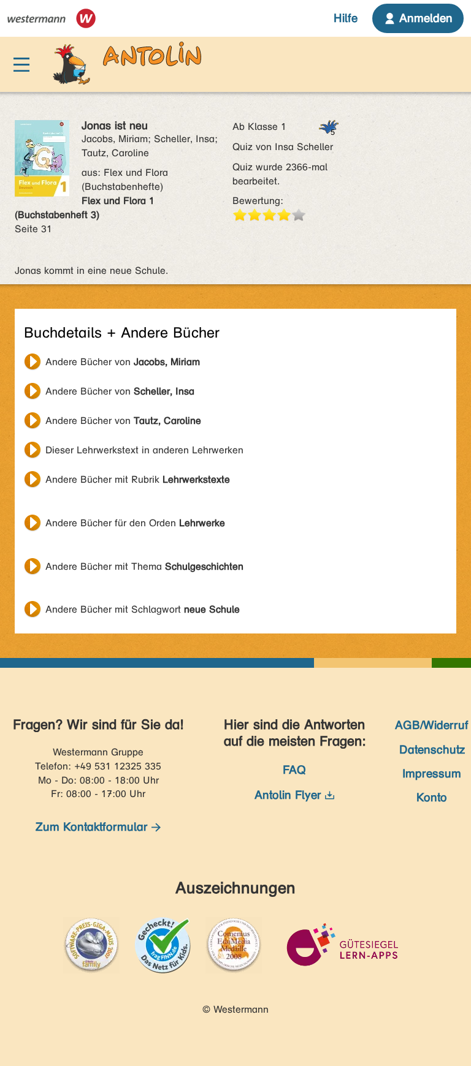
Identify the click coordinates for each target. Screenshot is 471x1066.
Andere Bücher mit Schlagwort (142, 609)
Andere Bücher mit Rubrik (137, 479)
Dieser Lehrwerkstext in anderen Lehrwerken (144, 450)
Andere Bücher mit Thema (144, 566)
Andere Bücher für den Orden (135, 523)
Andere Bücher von (122, 362)
